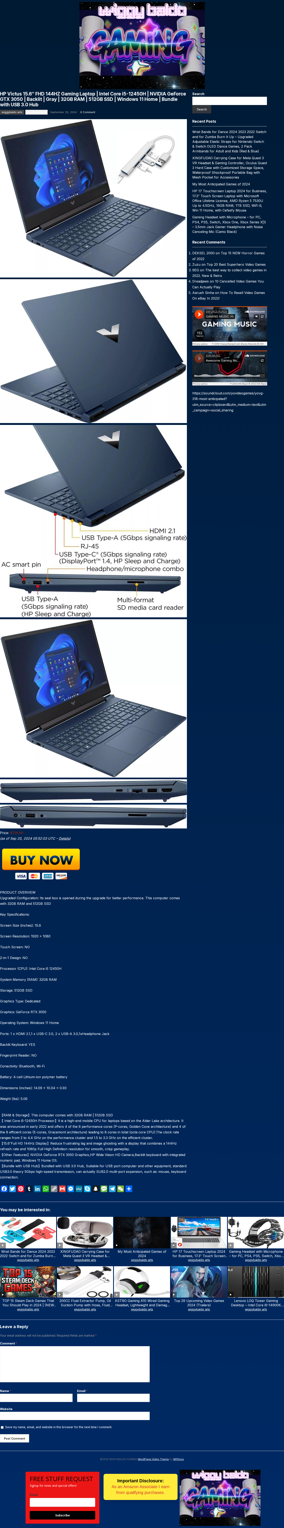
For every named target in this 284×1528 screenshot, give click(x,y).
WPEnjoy (178, 1459)
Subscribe (62, 1515)
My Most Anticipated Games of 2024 (221, 184)
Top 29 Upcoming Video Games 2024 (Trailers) (199, 1303)
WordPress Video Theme (153, 1459)
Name (5, 1391)
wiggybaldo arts (12, 112)
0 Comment (87, 112)
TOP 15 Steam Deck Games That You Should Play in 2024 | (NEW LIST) (28, 1305)
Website (6, 1409)
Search (198, 94)
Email (82, 1391)
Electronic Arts (36, 112)
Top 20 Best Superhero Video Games (236, 264)
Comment (8, 1343)
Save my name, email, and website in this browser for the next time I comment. (58, 1427)
